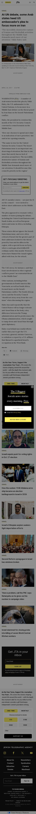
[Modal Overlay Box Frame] (18, 407)
